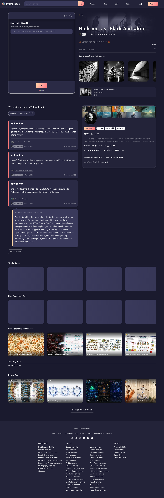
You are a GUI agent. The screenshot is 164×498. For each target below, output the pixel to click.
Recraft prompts (96, 482)
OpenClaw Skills (120, 458)
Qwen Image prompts (98, 487)
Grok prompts (95, 460)
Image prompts (72, 447)
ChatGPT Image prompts (75, 468)
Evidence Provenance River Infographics (22, 401)
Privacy (83, 433)
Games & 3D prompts (46, 468)
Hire (105, 4)
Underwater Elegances (22, 199)
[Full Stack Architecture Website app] (65, 344)
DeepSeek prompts (73, 485)
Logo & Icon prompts (46, 455)
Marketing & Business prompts (49, 463)
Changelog (69, 433)
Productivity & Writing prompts (50, 460)
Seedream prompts (97, 476)
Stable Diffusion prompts (75, 482)
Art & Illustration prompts (48, 452)
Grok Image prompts (98, 463)
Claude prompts (96, 450)
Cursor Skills (118, 455)
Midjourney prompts (73, 458)
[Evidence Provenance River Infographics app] (26, 391)
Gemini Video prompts (98, 468)
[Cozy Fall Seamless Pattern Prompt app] (26, 344)
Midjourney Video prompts (100, 471)
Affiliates (109, 433)
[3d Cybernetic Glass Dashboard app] (104, 391)
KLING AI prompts (73, 474)
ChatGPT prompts (72, 487)
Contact (60, 433)
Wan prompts (95, 485)
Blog (76, 433)
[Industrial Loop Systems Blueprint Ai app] (65, 391)
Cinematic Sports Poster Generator (137, 401)
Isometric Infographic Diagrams (98, 354)
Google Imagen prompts (75, 479)
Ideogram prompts (97, 452)
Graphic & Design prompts (48, 458)
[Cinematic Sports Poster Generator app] (143, 391)
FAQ (53, 433)
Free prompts (71, 455)
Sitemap (41, 471)
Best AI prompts (44, 450)
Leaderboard (99, 433)
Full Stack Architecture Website (58, 354)
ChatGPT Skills (119, 452)
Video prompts (71, 452)
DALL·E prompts (72, 466)
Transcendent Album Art (22, 142)
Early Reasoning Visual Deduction (137, 354)
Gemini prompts (96, 455)
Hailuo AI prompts (73, 476)
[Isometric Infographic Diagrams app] (104, 344)
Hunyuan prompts (97, 479)
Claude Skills (119, 450)
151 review (111, 34)
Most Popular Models (46, 447)
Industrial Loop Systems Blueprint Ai (60, 401)
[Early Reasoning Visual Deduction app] (143, 344)
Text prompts (71, 450)
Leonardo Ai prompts (74, 490)
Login (128, 4)
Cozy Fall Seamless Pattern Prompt (20, 354)
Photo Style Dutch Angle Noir (24, 170)
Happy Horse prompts (98, 490)
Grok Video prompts (97, 466)
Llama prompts (95, 447)
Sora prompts (71, 460)
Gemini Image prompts (75, 471)
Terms (90, 433)
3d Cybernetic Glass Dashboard (97, 401)
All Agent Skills (120, 447)
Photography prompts (46, 466)
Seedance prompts (97, 474)
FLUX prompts (71, 463)
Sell (116, 4)
